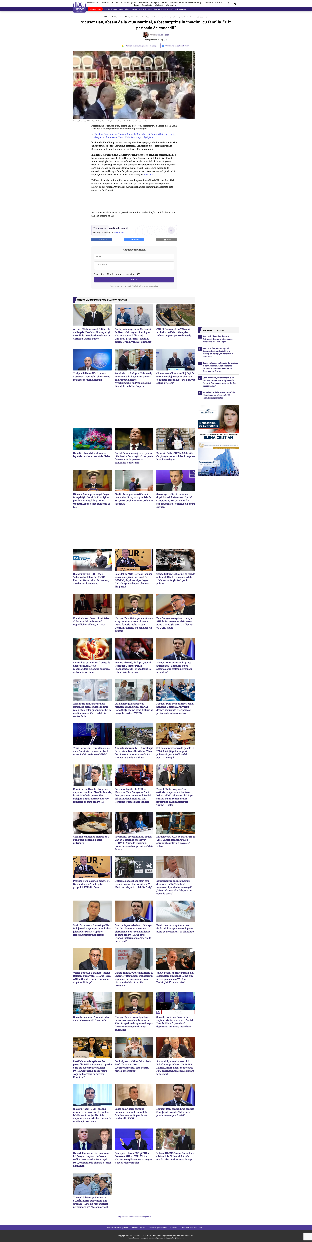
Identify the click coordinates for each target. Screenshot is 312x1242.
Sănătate (208, 2)
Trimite (134, 279)
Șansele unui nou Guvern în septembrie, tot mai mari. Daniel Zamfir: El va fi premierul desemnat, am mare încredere (174, 1021)
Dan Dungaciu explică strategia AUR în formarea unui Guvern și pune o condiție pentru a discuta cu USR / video (174, 622)
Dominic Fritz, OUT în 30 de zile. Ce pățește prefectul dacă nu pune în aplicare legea (175, 456)
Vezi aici (148, 174)
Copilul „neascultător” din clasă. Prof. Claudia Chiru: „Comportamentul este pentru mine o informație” (133, 1066)
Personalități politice (127, 17)
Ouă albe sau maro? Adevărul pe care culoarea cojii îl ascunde (91, 1018)
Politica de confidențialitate (117, 1227)
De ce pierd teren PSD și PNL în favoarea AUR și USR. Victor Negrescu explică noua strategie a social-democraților (133, 1157)
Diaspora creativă (159, 2)
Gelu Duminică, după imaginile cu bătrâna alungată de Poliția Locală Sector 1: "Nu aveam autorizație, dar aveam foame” (219, 381)
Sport (136, 5)
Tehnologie (147, 5)
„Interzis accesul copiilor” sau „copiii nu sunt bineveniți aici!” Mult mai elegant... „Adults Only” (133, 884)
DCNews (79, 7)
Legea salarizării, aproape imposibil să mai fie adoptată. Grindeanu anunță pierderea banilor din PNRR (131, 1113)
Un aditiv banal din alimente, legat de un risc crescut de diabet (92, 454)
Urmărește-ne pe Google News (177, 46)
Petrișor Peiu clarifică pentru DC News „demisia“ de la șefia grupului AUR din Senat (91, 884)
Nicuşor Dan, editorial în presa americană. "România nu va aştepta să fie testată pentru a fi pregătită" (174, 667)
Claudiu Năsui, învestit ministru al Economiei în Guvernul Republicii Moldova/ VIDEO (91, 621)
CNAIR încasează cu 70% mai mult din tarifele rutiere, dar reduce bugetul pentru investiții (174, 332)
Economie (143, 2)
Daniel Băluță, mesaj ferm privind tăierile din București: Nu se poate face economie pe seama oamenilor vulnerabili (134, 457)
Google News (120, 232)
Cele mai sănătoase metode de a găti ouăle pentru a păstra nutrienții (91, 839)
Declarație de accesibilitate (191, 1227)
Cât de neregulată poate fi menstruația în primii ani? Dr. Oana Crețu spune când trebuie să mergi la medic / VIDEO (134, 708)
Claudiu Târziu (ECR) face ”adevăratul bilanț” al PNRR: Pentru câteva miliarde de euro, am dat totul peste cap (91, 578)
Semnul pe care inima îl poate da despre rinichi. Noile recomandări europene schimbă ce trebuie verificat (91, 667)
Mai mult (171, 5)
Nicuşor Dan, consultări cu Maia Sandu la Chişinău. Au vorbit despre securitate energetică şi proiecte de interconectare (175, 708)
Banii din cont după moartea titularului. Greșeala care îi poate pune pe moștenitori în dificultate (175, 928)
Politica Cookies (138, 1227)
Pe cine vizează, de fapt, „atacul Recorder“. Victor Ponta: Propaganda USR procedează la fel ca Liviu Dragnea (133, 667)
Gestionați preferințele (157, 1227)
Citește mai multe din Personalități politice (134, 1216)
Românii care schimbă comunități (185, 2)
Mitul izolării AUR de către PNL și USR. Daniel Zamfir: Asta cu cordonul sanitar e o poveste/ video (175, 841)
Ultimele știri (93, 2)
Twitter (136, 240)
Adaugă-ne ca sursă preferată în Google (141, 46)
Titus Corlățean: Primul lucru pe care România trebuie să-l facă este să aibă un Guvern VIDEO (91, 751)
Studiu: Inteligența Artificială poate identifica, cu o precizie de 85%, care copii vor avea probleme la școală (134, 499)
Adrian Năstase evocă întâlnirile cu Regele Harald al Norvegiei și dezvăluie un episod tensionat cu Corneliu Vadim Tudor (92, 333)
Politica (114, 17)
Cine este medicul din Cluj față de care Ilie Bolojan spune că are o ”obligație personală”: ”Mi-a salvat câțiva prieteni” (175, 378)
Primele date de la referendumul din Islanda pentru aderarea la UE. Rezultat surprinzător (219, 395)
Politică (105, 2)
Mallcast (159, 5)
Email (168, 240)
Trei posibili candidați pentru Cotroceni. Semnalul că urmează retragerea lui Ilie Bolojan (91, 376)
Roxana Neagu (162, 34)
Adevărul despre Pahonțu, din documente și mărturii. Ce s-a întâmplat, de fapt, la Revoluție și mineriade (145, 9)
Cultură (218, 2)
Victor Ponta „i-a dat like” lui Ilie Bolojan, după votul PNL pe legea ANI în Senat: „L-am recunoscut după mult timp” (92, 977)
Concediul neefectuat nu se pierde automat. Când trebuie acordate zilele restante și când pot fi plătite (175, 578)
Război (115, 2)
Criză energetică (128, 2)
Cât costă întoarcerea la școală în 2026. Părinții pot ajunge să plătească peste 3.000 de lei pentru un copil (175, 752)
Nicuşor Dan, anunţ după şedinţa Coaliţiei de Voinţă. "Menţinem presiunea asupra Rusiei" (175, 1112)
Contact (174, 1227)
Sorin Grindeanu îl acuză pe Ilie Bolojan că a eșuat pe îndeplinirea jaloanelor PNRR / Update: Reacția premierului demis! (92, 930)
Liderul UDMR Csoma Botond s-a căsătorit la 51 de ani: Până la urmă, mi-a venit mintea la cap (175, 1156)
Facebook (103, 240)
